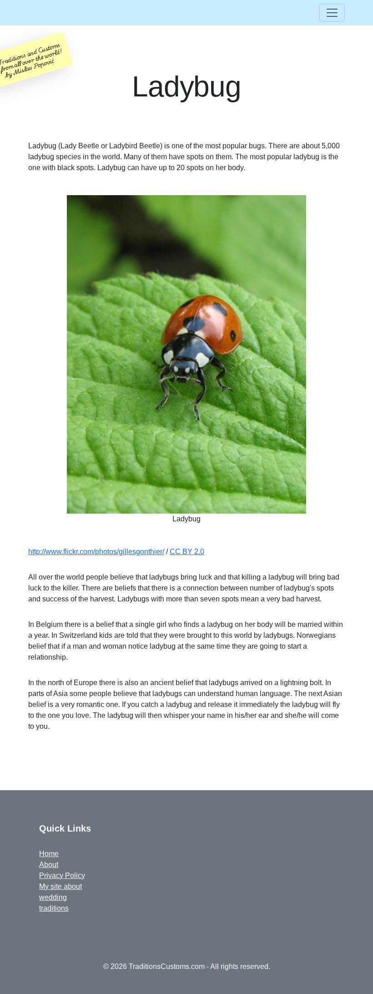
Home (49, 854)
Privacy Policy (62, 875)
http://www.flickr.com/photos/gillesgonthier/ (96, 551)
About (48, 864)
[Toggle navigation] (332, 13)
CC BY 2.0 (187, 551)
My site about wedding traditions (60, 897)
